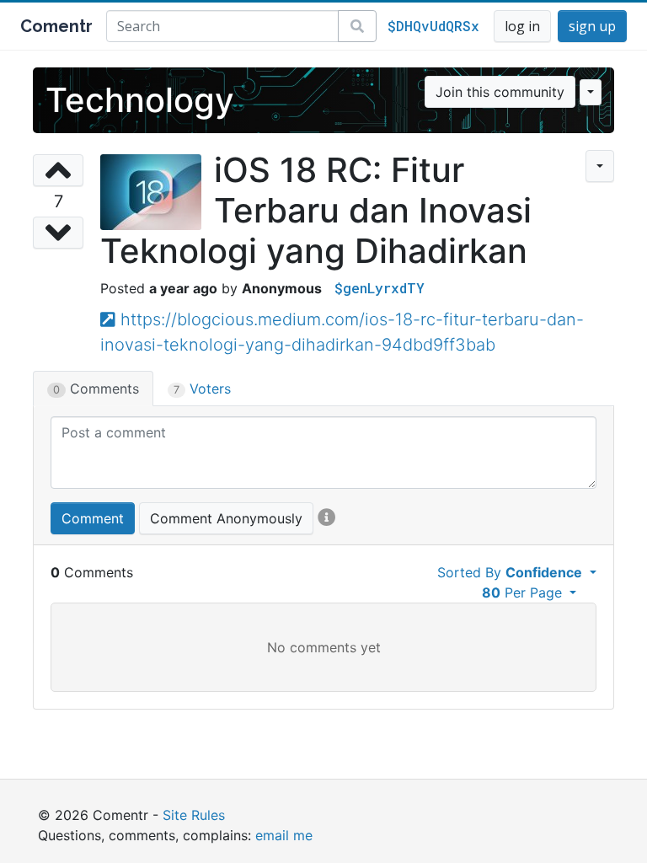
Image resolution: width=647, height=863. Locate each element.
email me (284, 835)
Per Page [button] (524, 592)
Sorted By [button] (509, 572)
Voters (202, 388)
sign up (592, 26)
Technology (139, 100)
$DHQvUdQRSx (433, 26)
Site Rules (194, 815)
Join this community (500, 91)
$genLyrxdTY (379, 288)
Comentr (56, 26)
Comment (92, 518)
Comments (96, 388)
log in (522, 26)
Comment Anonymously (226, 518)
